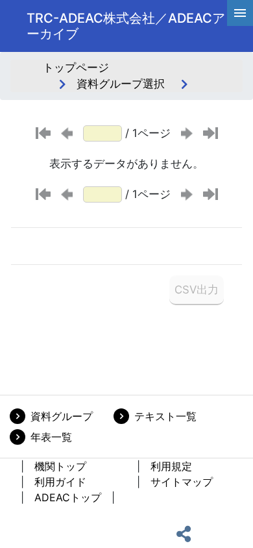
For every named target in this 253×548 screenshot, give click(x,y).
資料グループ (61, 416)
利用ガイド (60, 481)
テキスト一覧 (165, 416)
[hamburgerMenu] (240, 13)
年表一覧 (51, 436)
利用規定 (171, 466)
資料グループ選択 (121, 83)
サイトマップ (182, 481)
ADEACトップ (67, 497)
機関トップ (60, 466)
